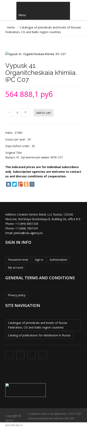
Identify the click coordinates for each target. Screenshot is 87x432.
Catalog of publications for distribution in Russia (39, 335)
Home (11, 27)
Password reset (18, 260)
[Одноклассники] (26, 184)
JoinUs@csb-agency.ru (28, 233)
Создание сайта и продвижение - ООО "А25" (55, 413)
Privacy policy (16, 295)
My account (15, 267)
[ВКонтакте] (8, 184)
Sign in (39, 260)
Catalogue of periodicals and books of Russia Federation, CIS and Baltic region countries (37, 325)
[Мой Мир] (32, 184)
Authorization (58, 260)
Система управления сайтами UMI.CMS (51, 418)
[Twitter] (14, 184)
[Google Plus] (20, 184)
